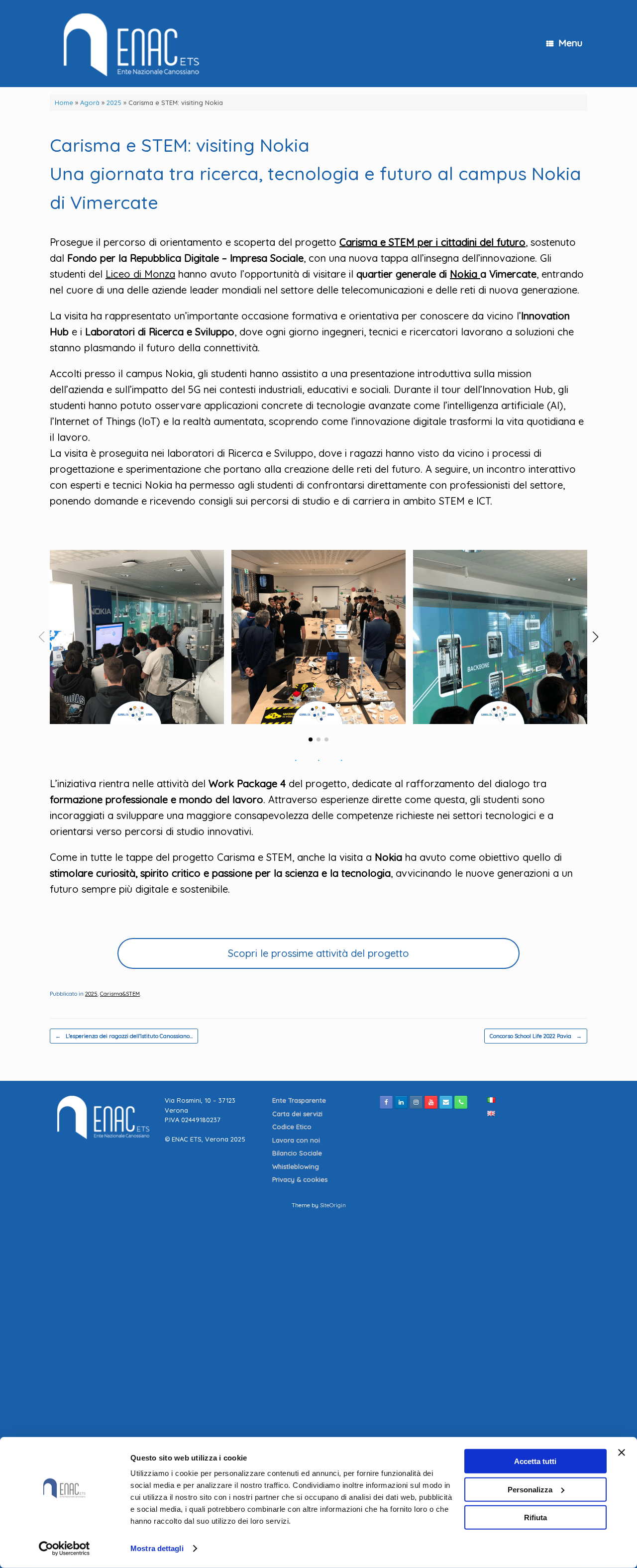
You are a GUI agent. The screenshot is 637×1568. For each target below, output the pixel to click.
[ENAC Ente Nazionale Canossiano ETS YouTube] (431, 1102)
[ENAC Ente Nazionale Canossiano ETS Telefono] (460, 1102)
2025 (113, 102)
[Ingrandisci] (211, 563)
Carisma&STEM (120, 993)
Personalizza (530, 1489)
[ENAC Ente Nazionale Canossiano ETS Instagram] (416, 1102)
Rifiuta (535, 1517)
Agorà (90, 102)
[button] (311, 739)
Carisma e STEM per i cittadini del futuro (432, 242)
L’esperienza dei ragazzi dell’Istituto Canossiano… (124, 1036)
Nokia (465, 274)
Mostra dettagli (157, 1548)
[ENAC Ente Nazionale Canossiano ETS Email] (445, 1102)
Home (64, 102)
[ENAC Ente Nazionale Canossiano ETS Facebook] (386, 1102)
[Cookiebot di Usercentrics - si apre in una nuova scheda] (64, 1548)
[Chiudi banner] (621, 1452)
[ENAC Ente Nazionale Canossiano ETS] (128, 43)
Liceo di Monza (140, 274)
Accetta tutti (535, 1461)
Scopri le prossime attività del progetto (318, 953)
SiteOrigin (333, 1205)
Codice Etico (293, 1127)
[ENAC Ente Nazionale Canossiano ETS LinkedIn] (401, 1102)
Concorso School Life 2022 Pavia (536, 1036)
